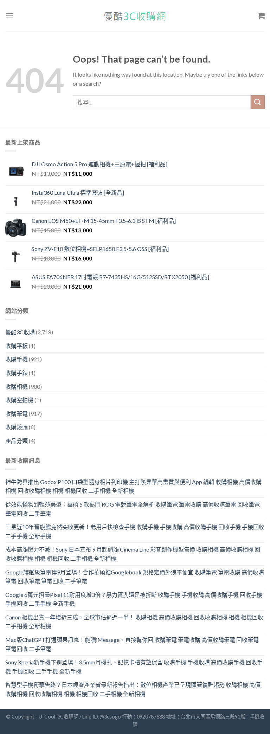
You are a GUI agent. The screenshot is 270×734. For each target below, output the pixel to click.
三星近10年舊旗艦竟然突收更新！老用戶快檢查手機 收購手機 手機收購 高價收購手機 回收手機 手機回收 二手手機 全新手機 (134, 531)
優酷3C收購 (20, 332)
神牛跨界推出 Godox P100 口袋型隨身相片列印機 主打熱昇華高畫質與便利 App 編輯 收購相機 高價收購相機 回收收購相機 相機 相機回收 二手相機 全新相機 (133, 486)
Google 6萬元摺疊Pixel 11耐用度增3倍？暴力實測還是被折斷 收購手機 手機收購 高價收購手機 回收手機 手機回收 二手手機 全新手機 (133, 599)
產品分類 (16, 440)
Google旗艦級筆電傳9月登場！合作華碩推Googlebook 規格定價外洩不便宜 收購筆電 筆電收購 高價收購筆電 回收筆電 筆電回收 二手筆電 (134, 577)
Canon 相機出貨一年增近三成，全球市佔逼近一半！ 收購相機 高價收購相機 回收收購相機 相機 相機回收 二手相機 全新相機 (134, 622)
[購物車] (261, 16)
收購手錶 (16, 372)
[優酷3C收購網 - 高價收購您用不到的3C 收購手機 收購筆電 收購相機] (135, 16)
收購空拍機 (19, 400)
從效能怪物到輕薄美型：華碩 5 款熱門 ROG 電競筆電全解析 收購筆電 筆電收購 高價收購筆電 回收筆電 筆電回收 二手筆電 (132, 509)
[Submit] (258, 102)
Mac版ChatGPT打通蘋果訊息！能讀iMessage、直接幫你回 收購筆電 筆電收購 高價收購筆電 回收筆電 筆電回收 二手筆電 (132, 644)
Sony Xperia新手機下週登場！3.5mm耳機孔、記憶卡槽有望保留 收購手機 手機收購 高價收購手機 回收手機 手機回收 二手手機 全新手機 (134, 667)
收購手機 (16, 359)
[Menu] (9, 15)
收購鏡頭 (16, 427)
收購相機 (16, 386)
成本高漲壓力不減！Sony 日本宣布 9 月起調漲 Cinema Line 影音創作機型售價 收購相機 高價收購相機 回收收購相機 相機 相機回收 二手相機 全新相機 (132, 554)
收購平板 (16, 345)
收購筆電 (16, 413)
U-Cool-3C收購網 (58, 717)
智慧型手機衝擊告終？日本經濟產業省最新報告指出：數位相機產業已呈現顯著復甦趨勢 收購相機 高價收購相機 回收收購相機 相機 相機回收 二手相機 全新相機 (133, 689)
